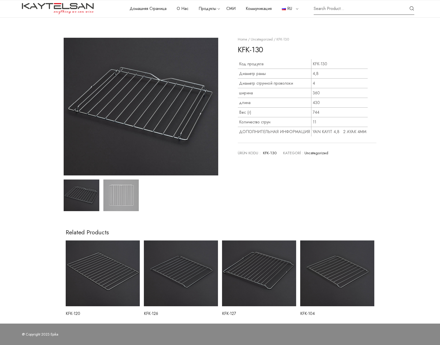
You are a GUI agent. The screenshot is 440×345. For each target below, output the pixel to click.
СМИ (231, 8)
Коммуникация (259, 8)
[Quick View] (103, 293)
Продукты (207, 8)
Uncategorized (262, 39)
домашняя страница (148, 8)
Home (242, 39)
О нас (182, 8)
